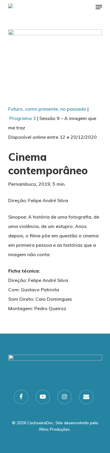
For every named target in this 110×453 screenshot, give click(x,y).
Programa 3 (22, 118)
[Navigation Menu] (99, 7)
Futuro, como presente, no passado (47, 109)
